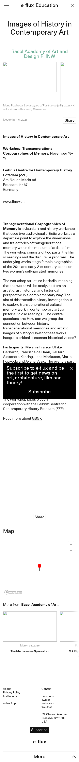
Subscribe (39, 392)
